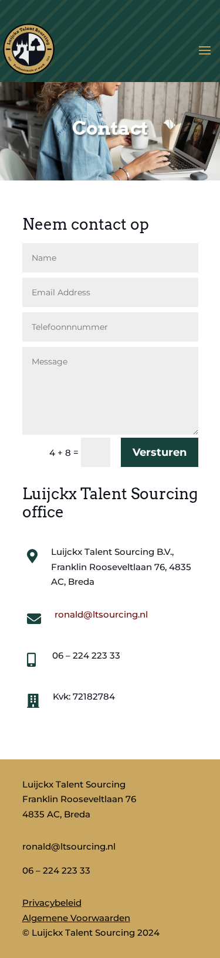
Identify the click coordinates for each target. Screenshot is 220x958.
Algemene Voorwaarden (76, 917)
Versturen (160, 452)
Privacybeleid (52, 902)
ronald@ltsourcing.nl (101, 614)
